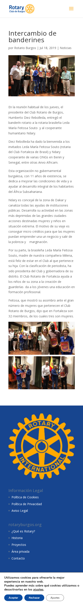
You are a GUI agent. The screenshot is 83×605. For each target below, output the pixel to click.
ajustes (38, 590)
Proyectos (19, 545)
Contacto (18, 558)
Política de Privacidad (27, 504)
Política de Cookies (25, 497)
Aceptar (13, 598)
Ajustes (55, 598)
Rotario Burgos (25, 48)
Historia (17, 538)
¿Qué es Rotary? (23, 531)
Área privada (20, 551)
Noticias (65, 48)
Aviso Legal (20, 510)
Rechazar (34, 598)
